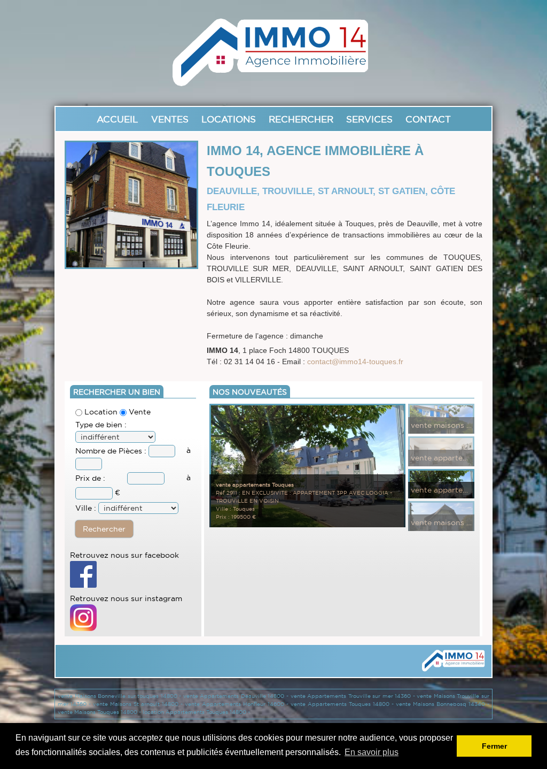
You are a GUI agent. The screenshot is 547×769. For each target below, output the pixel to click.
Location (100, 412)
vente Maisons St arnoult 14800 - (139, 704)
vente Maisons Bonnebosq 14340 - (442, 704)
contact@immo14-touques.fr (355, 361)
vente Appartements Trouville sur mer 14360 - (354, 696)
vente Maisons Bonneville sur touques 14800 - (120, 696)
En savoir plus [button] (371, 752)
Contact (428, 119)
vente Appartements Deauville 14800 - (237, 696)
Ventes (170, 119)
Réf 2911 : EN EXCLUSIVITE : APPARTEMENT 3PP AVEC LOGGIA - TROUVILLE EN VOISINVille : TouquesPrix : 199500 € (304, 500)
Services (369, 119)
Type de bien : (101, 424)
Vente (139, 412)
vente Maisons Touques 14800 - (100, 712)
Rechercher (301, 119)
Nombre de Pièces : (112, 451)
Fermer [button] (494, 746)
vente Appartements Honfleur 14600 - (238, 704)
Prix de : (90, 478)
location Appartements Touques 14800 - (196, 712)
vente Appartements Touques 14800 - (343, 704)
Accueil (117, 119)
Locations (228, 119)
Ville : (85, 508)
